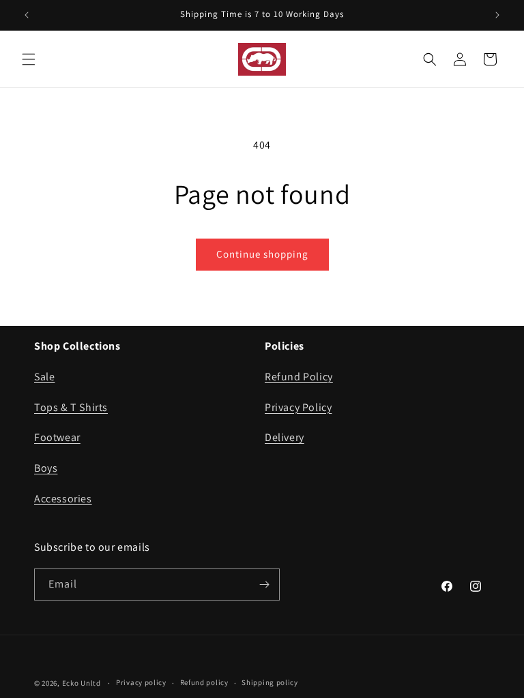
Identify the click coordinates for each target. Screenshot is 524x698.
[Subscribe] (264, 584)
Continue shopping (262, 253)
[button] (29, 59)
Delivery (284, 437)
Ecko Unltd (81, 683)
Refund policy (204, 682)
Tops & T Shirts (71, 407)
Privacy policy (141, 682)
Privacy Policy (298, 407)
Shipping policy (270, 682)
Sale (44, 376)
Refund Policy (299, 376)
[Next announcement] (497, 15)
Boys (45, 468)
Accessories (63, 498)
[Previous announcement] (27, 15)
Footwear (57, 437)
